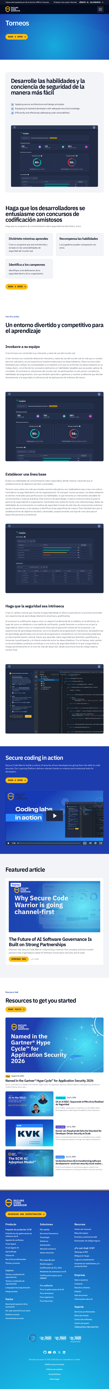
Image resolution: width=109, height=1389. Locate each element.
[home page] (12, 9)
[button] (100, 9)
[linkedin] (64, 1352)
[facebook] (45, 1352)
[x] (59, 1352)
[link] (54, 2)
